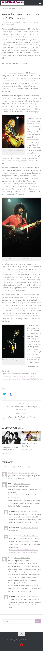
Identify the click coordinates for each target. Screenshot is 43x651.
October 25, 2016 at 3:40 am (29, 536)
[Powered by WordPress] (14, 640)
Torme (20, 8)
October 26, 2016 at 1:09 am (22, 558)
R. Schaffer (7, 22)
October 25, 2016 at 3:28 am (29, 511)
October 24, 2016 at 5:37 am (22, 484)
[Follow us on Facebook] (21, 644)
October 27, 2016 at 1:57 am (29, 596)
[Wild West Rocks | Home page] (16, 3)
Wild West (7, 37)
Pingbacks (24, 467)
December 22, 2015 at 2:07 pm (28, 473)
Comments (10, 467)
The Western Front (9, 8)
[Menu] (40, 3)
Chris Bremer (12, 473)
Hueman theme (31, 640)
